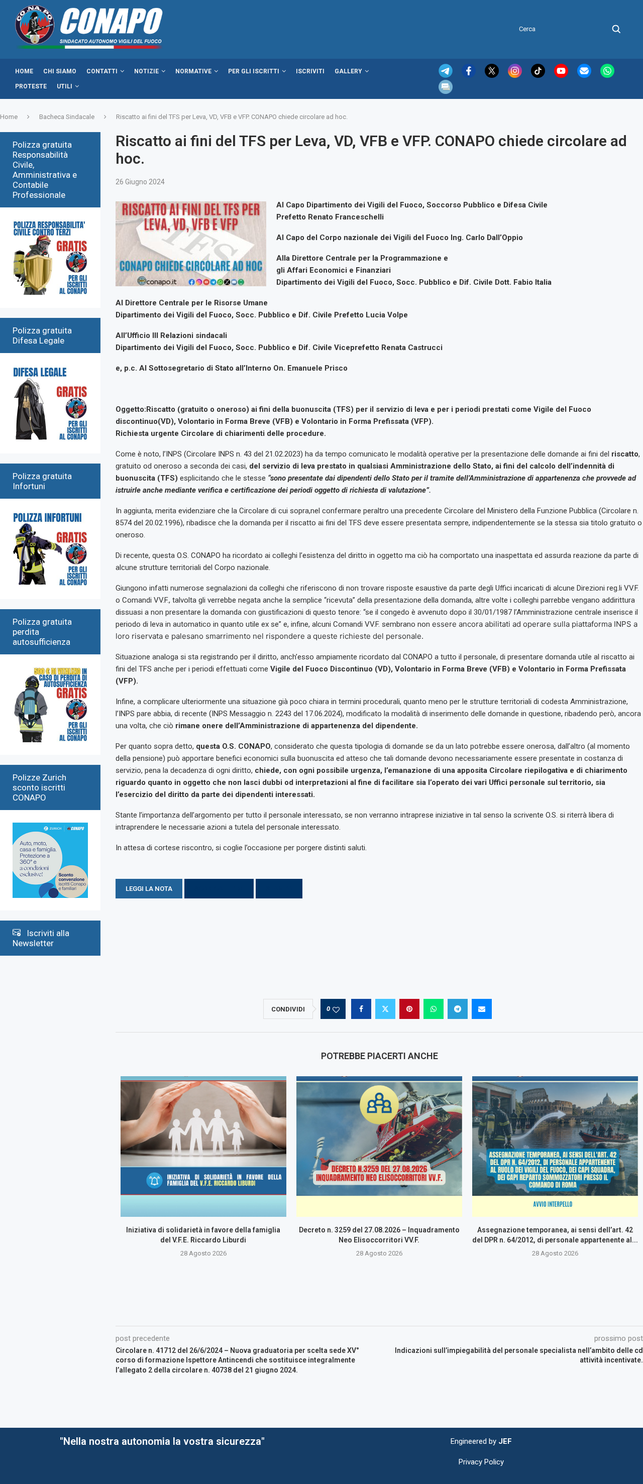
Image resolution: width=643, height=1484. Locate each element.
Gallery (348, 71)
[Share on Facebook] (361, 1009)
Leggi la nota (149, 888)
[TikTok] (539, 75)
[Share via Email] (482, 1009)
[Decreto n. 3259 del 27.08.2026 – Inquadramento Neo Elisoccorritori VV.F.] (379, 1146)
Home (24, 71)
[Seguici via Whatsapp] (607, 75)
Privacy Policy (481, 1461)
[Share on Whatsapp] (433, 1009)
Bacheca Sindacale (66, 117)
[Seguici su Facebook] (470, 75)
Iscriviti (310, 71)
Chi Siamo (59, 71)
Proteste (31, 86)
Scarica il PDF (219, 888)
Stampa (279, 888)
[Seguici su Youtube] (562, 75)
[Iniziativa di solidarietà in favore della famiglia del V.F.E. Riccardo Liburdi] (203, 1146)
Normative (193, 71)
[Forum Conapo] (446, 84)
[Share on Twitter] (385, 1009)
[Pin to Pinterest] (409, 1009)
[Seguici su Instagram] (516, 75)
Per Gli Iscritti (253, 71)
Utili (64, 86)
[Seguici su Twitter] (493, 75)
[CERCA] (616, 29)
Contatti (102, 71)
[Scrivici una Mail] (585, 75)
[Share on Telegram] (458, 1009)
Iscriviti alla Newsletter (41, 938)
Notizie (146, 71)
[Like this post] (336, 1009)
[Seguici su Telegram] (447, 75)
